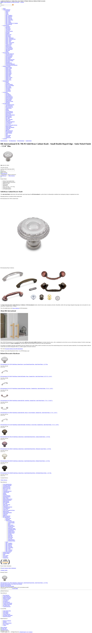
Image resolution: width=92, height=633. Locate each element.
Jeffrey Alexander (9, 119)
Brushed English (11, 526)
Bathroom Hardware (7, 597)
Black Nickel (10, 525)
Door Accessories (9, 56)
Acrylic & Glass (11, 521)
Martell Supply (8, 126)
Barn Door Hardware (10, 53)
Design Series (8, 518)
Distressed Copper (11, 528)
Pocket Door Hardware (10, 63)
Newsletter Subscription (7, 615)
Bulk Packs (8, 27)
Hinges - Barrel (9, 40)
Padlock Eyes (8, 45)
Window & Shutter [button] (6, 66)
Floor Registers (9, 95)
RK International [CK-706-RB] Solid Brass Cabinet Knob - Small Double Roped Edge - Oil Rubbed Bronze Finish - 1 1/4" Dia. (26, 472)
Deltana (7, 109)
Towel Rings (8, 90)
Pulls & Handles (9, 47)
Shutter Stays (8, 76)
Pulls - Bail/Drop (9, 16)
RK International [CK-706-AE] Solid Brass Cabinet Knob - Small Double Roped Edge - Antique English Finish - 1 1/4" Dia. (25, 436)
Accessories (5, 600)
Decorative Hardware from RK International (14, 348)
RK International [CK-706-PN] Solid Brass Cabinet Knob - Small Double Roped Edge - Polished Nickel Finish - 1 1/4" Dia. (25, 460)
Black (9, 523)
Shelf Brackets (8, 100)
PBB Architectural (9, 130)
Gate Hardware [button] (6, 25)
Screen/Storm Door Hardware (11, 65)
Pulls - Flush (8, 20)
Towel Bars (8, 88)
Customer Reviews (7, 606)
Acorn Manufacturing (10, 104)
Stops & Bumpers (9, 49)
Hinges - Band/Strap (10, 37)
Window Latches (9, 77)
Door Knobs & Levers (10, 59)
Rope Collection (16, 308)
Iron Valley (8, 118)
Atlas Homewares (9, 105)
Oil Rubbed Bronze (12, 529)
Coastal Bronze (9, 108)
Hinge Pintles (8, 36)
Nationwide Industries (10, 127)
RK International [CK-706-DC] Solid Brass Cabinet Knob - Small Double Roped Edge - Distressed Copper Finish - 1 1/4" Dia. (26, 448)
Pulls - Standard (9, 551)
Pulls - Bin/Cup (9, 17)
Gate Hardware (6, 599)
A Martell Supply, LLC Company (26, 631)
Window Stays (8, 79)
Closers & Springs (9, 31)
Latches (7, 14)
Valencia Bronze (11, 539)
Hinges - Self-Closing (10, 42)
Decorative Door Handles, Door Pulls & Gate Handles (11, 583)
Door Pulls (8, 61)
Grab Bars (8, 83)
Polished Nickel (11, 532)
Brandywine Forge (6, 487)
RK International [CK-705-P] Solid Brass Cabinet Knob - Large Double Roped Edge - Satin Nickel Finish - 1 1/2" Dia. (24, 364)
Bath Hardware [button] (6, 80)
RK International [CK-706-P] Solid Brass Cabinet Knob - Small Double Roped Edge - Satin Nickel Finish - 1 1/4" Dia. (24, 582)
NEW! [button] (4, 8)
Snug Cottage (8, 135)
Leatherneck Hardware (10, 121)
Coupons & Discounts (7, 604)
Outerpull (7, 129)
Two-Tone (10, 538)
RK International (9, 131)
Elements (7, 110)
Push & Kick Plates (9, 60)
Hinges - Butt (8, 41)
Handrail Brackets (9, 96)
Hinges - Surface (9, 43)
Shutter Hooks (8, 71)
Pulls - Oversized (9, 549)
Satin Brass (10, 535)
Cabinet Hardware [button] (6, 9)
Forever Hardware (9, 111)
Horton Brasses (9, 116)
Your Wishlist (5, 613)
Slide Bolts (8, 50)
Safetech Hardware (7, 552)
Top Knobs (8, 136)
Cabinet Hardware (6, 596)
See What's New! (6, 605)
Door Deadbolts (9, 57)
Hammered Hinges (9, 112)
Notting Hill (8, 128)
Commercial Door (9, 54)
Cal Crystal (5, 489)
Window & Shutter (6, 598)
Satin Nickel (10, 537)
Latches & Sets (8, 44)
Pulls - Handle (8, 22)
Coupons (22, 2)
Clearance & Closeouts (7, 603)
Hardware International (10, 114)
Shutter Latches (9, 73)
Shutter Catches (9, 68)
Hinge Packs (8, 35)
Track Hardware (9, 24)
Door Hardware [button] (6, 52)
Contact (4, 625)
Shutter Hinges (8, 70)
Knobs (7, 13)
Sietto (7, 134)
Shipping (5, 621)
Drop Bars (8, 32)
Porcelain (10, 534)
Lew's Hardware (9, 122)
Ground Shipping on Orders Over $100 (10, 2)
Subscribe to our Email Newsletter (7, 586)
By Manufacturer (6, 602)
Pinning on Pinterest (7, 620)
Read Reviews (3, 175)
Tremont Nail (8, 137)
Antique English (11, 522)
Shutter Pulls (8, 75)
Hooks (7, 541)
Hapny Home (8, 113)
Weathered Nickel (11, 540)
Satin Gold (10, 536)
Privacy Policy (6, 624)
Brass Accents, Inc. (9, 106)
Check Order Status (7, 610)
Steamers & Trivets (9, 101)
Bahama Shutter (9, 67)
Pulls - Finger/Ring (9, 19)
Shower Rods (8, 86)
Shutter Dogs (8, 69)
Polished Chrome (11, 531)
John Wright (8, 120)
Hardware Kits (8, 34)
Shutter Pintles (8, 74)
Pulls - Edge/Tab (9, 18)
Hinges (7, 11)
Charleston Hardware (7, 491)
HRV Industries (9, 117)
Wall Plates (8, 102)
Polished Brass (11, 530)
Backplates (8, 10)
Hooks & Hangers (9, 84)
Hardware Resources (7, 500)
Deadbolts (8, 33)
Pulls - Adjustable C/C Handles (12, 23)
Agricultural (8, 26)
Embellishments (9, 62)
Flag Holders (8, 94)
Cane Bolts (8, 30)
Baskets (7, 82)
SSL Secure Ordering (7, 623)
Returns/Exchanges (7, 616)
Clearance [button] (5, 138)
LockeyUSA (8, 123)
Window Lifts (8, 78)
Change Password (6, 614)
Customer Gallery (4, 570)
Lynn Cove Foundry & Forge (11, 125)
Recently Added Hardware (6, 585)
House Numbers (9, 99)
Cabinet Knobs (8, 520)
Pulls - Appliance (9, 15)
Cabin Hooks (8, 28)
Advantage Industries (7, 485)
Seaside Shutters (9, 133)
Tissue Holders (8, 87)
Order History (6, 611)
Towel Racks (8, 91)
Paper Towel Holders (10, 85)
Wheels (7, 51)
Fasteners (7, 93)
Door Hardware (6, 595)
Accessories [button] (5, 92)
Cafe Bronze (10, 527)
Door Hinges (8, 58)
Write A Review (11, 175)
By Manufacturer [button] (6, 103)
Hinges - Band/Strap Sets (10, 39)
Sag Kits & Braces (9, 48)
